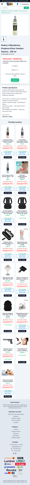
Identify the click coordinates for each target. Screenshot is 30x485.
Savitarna (16, 429)
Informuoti (15, 80)
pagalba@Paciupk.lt (16, 446)
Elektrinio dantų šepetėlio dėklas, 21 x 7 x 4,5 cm (8, 243)
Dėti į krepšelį (8, 157)
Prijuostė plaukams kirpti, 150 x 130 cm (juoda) (8, 315)
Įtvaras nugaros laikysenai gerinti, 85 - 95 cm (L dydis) (8, 212)
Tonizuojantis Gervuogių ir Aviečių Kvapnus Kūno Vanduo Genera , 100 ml (22, 141)
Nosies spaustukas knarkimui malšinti (8, 380)
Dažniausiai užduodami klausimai (16, 414)
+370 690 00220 (17, 448)
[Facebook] (13, 453)
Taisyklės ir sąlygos (16, 418)
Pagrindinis (4, 11)
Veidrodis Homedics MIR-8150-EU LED (7, 278)
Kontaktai (16, 422)
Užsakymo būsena (15, 431)
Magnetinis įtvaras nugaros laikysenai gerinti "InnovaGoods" (22, 244)
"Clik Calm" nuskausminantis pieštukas (22, 176)
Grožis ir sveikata (13, 11)
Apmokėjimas (16, 435)
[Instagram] (15, 453)
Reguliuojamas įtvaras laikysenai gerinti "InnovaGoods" (22, 315)
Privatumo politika (16, 420)
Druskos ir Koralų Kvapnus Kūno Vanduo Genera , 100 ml (7, 141)
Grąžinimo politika (16, 437)
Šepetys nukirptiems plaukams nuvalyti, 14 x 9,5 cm (22, 279)
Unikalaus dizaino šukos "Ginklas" (8, 349)
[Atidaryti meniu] (2, 4)
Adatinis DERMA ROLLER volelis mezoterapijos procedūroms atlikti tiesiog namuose (22, 350)
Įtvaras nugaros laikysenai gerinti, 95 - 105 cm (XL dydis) (22, 212)
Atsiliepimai (16, 416)
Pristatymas (16, 433)
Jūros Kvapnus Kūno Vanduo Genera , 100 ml (8, 176)
